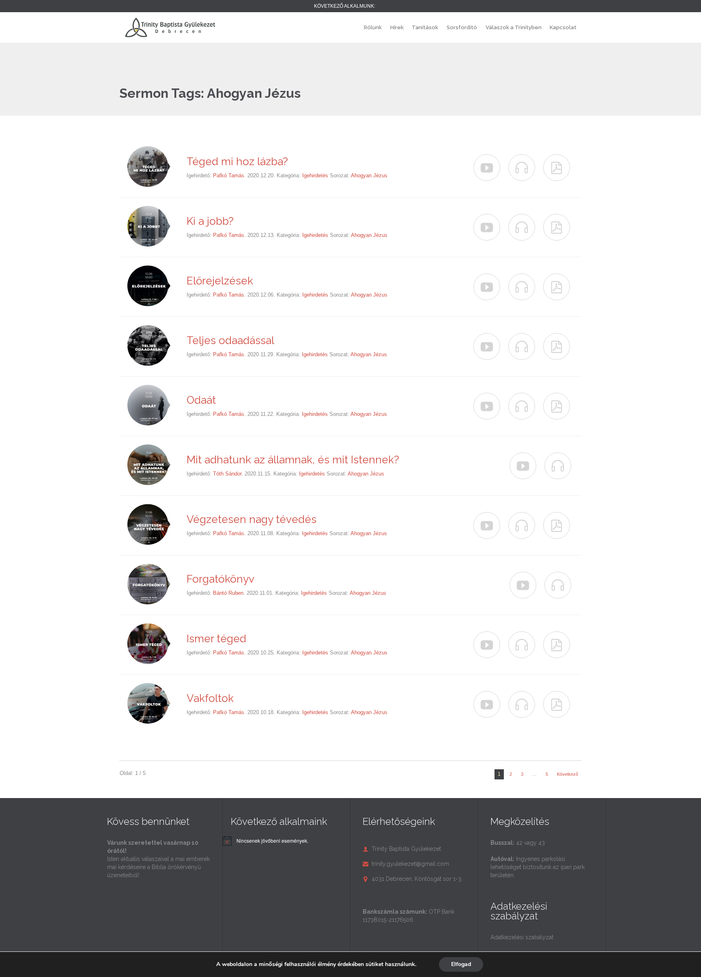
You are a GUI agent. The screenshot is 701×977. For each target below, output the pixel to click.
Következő (567, 774)
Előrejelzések (220, 281)
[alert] (272, 840)
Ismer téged (216, 639)
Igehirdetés (315, 175)
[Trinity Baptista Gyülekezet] (170, 27)
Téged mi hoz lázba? (237, 161)
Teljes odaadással (230, 340)
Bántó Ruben (228, 593)
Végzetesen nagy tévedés (251, 519)
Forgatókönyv (220, 579)
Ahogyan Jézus (369, 175)
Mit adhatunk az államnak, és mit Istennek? (293, 460)
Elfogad (461, 964)
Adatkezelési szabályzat (521, 937)
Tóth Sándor (227, 474)
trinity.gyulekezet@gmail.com (406, 864)
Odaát (201, 400)
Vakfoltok (210, 698)
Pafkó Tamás (228, 175)
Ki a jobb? (210, 221)
